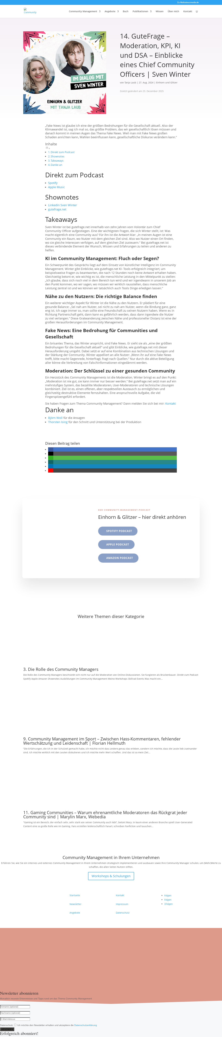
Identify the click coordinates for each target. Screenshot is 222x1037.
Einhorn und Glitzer (166, 82)
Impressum (122, 904)
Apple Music (56, 187)
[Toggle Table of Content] (47, 148)
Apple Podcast (117, 544)
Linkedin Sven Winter (62, 205)
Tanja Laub (130, 82)
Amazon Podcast (119, 558)
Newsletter (75, 904)
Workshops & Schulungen (111, 876)
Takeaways (57, 160)
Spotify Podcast (119, 531)
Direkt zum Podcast (63, 152)
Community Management (83, 11)
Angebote (110, 11)
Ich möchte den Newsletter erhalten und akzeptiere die (57, 1025)
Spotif (52, 183)
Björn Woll (55, 418)
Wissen (159, 11)
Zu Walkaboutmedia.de (188, 2)
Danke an (57, 165)
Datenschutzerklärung (85, 1025)
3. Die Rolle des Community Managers (60, 669)
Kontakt (187, 11)
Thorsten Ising (58, 422)
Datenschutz (123, 912)
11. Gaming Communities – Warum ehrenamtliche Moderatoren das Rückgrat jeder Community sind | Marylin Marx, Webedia (105, 815)
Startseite (75, 895)
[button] (50, 449)
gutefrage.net (57, 209)
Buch (125, 11)
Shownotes (57, 156)
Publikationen (140, 11)
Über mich (173, 11)
